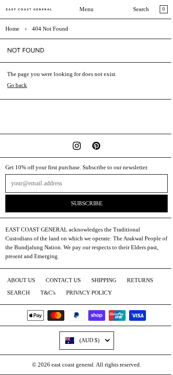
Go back (17, 85)
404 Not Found (50, 29)
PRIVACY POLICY (89, 293)
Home (12, 29)
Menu (86, 9)
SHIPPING (103, 280)
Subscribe (86, 203)
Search (141, 9)
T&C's (47, 293)
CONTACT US (63, 280)
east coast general (72, 365)
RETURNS (140, 280)
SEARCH (18, 293)
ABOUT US (21, 280)
